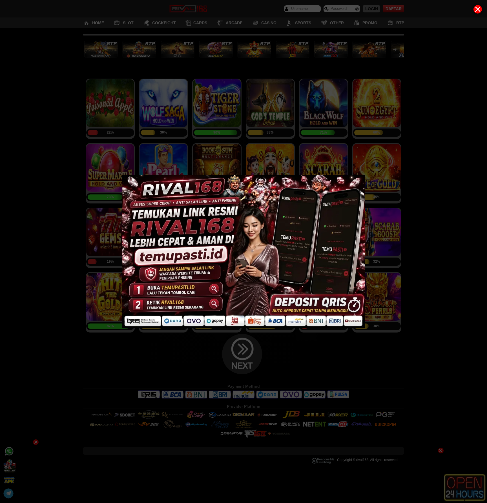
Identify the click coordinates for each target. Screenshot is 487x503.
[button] (243, 251)
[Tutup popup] (477, 9)
